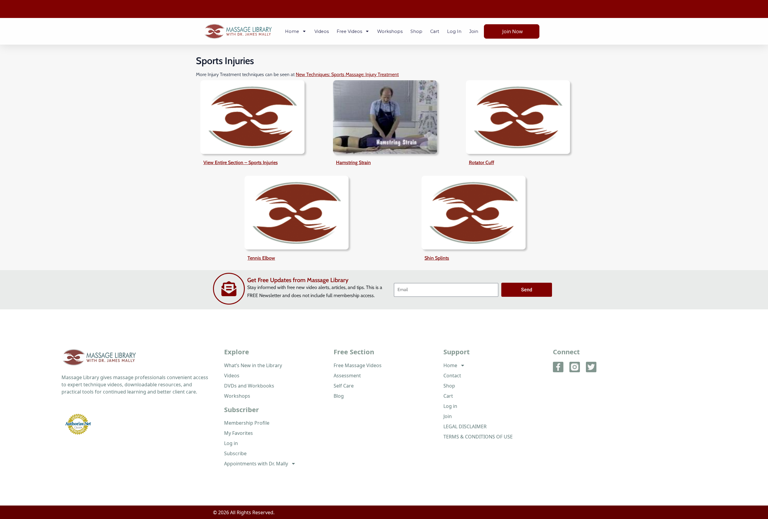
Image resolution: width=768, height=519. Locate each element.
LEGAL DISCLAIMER (465, 426)
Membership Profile (246, 423)
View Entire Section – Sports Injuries (240, 162)
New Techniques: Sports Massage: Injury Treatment (347, 74)
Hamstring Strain (353, 162)
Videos (321, 31)
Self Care (344, 385)
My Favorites (238, 433)
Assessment (347, 375)
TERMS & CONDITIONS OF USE (478, 436)
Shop (416, 31)
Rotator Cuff (481, 162)
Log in (454, 31)
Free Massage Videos (358, 365)
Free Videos (349, 31)
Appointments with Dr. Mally (256, 463)
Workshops (390, 31)
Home (292, 31)
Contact (452, 375)
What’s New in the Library (253, 365)
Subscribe (235, 453)
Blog (339, 396)
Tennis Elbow (261, 258)
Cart (434, 31)
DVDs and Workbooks (249, 385)
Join (473, 31)
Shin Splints (436, 258)
